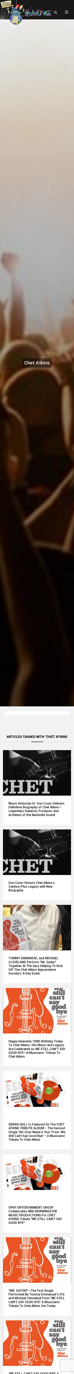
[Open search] (55, 12)
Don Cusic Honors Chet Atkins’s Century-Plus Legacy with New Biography (31, 886)
